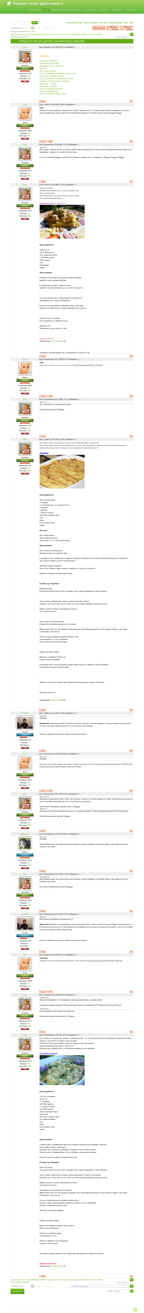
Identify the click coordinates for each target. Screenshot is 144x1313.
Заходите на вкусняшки (70, 34)
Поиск (125, 23)
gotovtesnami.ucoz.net (19, 34)
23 (79, 754)
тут (62, 198)
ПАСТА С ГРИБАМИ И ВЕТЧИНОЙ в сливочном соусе (58, 74)
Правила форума (115, 23)
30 (79, 1035)
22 (76, 713)
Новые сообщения (91, 23)
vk (135, 1309)
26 (79, 874)
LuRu (33, 31)
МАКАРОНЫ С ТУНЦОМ (48, 84)
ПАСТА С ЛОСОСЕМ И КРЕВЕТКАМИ (52, 94)
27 (79, 914)
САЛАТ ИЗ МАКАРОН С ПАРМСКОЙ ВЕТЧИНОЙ (56, 79)
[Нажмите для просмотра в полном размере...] (62, 221)
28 (76, 955)
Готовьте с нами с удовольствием (38, 3)
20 (79, 399)
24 (79, 794)
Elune (28, 31)
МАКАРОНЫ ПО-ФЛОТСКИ (49, 63)
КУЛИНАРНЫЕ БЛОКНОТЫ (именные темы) (44, 34)
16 (76, 104)
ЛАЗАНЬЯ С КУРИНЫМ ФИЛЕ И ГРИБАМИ (54, 81)
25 (79, 834)
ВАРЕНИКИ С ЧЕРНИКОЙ (48, 61)
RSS (131, 23)
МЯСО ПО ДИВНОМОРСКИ (49, 91)
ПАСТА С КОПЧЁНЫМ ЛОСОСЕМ (51, 89)
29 (76, 995)
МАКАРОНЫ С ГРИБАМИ (48, 86)
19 (79, 359)
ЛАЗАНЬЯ (43, 68)
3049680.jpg (55, 1266)
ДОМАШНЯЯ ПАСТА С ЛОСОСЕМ (51, 66)
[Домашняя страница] (49, 141)
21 (76, 439)
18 (76, 185)
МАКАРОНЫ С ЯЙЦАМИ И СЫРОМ (52, 76)
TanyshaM (24, 713)
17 (79, 144)
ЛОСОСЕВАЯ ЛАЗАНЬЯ (48, 71)
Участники (103, 23)
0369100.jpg (55, 341)
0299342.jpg (55, 700)
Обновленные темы (74, 23)
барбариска (24, 834)
